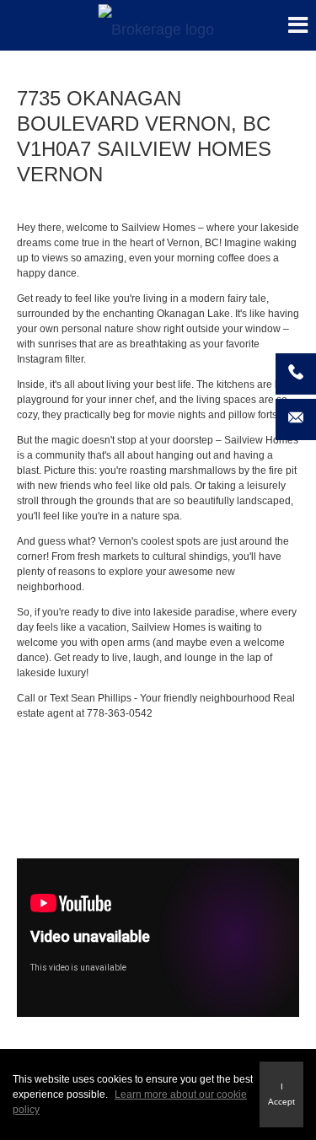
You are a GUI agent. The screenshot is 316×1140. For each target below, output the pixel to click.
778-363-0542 (120, 713)
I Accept (281, 1094)
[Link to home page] (158, 25)
